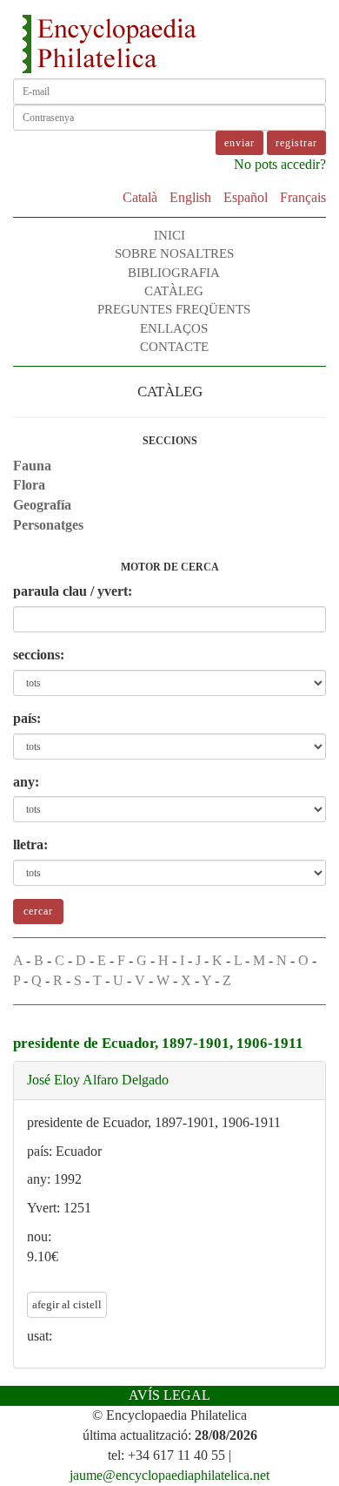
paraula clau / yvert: (72, 591)
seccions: (38, 654)
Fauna (32, 465)
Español (245, 197)
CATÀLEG (173, 291)
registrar (296, 143)
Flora (29, 484)
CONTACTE (174, 347)
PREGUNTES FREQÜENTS (173, 309)
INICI (169, 235)
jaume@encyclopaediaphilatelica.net (169, 1475)
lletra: (30, 844)
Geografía (42, 504)
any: (26, 781)
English (190, 197)
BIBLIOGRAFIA (174, 273)
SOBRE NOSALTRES (174, 253)
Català (140, 197)
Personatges (48, 524)
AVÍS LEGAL (169, 1395)
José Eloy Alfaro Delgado (98, 1079)
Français (303, 197)
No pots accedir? (280, 164)
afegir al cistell (67, 1304)
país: (27, 718)
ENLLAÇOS (174, 328)
